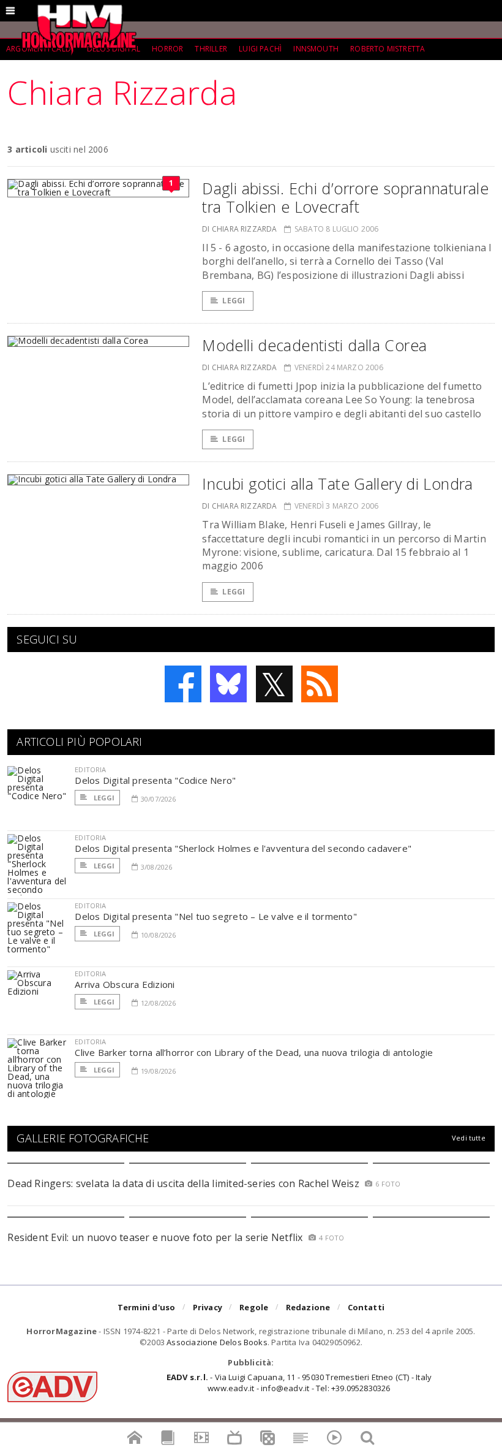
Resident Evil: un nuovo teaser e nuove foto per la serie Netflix (156, 1237)
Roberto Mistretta (387, 49)
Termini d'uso (147, 1307)
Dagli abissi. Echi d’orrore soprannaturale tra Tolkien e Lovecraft (345, 197)
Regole (253, 1307)
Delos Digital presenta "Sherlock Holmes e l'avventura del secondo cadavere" (243, 848)
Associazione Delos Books (217, 1342)
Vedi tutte (468, 1137)
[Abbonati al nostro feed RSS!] (319, 684)
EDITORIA (90, 769)
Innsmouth (316, 49)
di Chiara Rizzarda (239, 229)
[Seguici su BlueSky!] (228, 684)
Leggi (233, 300)
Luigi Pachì (260, 49)
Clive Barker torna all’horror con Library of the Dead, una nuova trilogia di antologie (254, 1052)
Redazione (308, 1307)
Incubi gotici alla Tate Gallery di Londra (337, 483)
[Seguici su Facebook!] (183, 684)
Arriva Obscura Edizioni (124, 984)
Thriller (211, 49)
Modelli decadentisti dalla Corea (314, 345)
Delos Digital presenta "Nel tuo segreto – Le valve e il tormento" (216, 916)
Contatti (366, 1307)
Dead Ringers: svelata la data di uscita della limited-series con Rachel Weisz (183, 1183)
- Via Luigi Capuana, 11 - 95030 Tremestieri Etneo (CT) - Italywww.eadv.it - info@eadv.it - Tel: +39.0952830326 (299, 1383)
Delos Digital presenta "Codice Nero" (155, 780)
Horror (167, 49)
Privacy (207, 1307)
